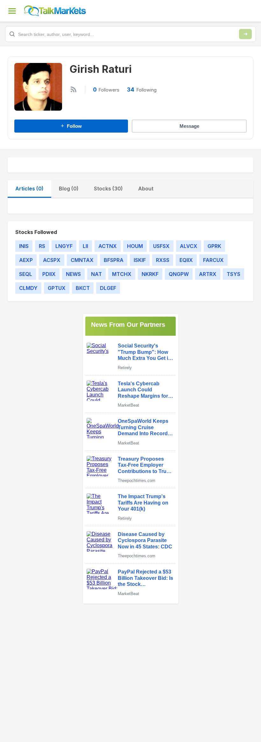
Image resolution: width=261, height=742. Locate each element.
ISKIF (140, 260)
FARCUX (213, 260)
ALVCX (188, 246)
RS (42, 246)
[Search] (245, 34)
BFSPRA (113, 260)
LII (85, 246)
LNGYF (64, 246)
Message (189, 126)
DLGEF (108, 288)
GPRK (214, 246)
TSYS (233, 274)
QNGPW (179, 274)
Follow (71, 126)
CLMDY (28, 288)
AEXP (26, 260)
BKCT (83, 288)
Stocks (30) (108, 188)
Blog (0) (69, 188)
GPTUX (57, 288)
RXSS (162, 260)
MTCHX (121, 274)
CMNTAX (82, 260)
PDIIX (49, 274)
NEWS (73, 274)
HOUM (135, 246)
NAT (96, 274)
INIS (24, 246)
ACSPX (51, 260)
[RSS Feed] (73, 89)
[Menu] (12, 11)
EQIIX (186, 260)
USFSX (161, 246)
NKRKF (150, 274)
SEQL (25, 274)
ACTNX (107, 246)
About (145, 188)
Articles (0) (29, 188)
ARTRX (207, 274)
